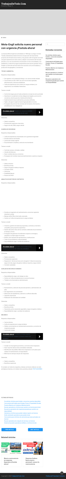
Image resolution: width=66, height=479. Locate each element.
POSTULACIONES (37, 369)
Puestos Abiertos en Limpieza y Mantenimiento (17, 405)
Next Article (35, 429)
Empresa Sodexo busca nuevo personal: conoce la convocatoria (32, 461)
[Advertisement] (33, 22)
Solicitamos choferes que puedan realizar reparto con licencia (21, 413)
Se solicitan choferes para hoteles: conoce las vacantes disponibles (22, 401)
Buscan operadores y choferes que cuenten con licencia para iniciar (22, 407)
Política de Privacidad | (52, 476)
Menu (4, 37)
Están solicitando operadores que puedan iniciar (17, 415)
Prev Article (9, 429)
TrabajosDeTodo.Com (13, 4)
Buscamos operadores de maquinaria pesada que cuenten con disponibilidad (55, 80)
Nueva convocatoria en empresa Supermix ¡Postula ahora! (11, 461)
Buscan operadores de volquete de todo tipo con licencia (19, 421)
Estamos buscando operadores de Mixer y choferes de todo (20, 423)
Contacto (62, 476)
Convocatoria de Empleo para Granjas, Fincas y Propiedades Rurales (22, 403)
